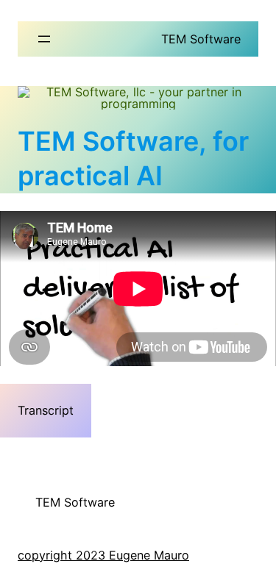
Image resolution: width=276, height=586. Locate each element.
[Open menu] (44, 39)
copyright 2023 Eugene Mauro (103, 555)
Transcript (46, 410)
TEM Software (201, 39)
